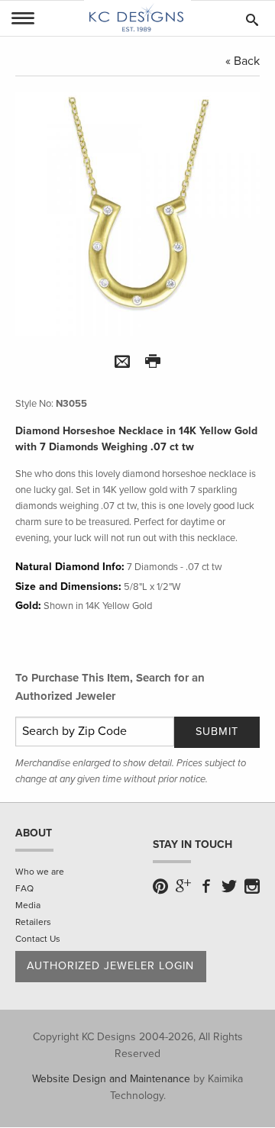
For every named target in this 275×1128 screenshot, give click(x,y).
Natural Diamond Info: (70, 566)
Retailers (33, 922)
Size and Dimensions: (68, 586)
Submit (217, 731)
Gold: (28, 605)
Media (27, 905)
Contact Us (37, 938)
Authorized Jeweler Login (110, 965)
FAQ (24, 888)
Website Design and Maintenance (111, 1078)
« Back (242, 61)
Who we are (39, 871)
